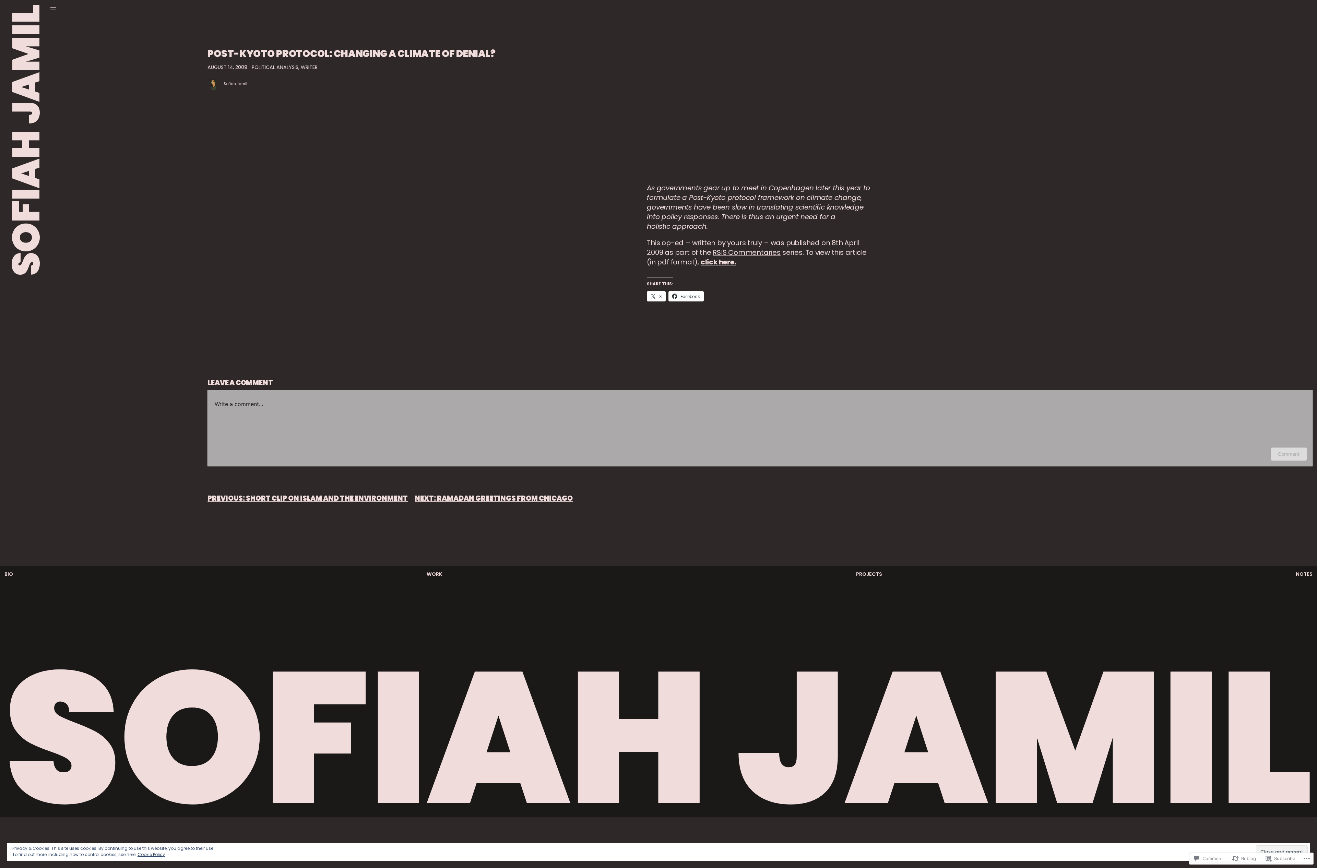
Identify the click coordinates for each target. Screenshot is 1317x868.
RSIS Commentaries (747, 252)
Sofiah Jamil (235, 83)
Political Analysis (275, 67)
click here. (718, 262)
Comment (1289, 454)
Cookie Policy (151, 854)
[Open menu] (53, 8)
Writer (309, 67)
